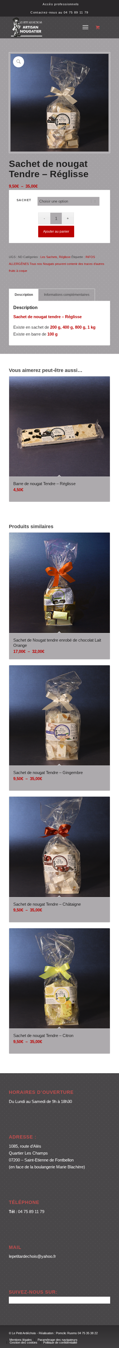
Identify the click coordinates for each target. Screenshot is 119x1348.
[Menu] (85, 27)
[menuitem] (61, 4)
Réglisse (65, 257)
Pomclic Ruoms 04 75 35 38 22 (77, 1333)
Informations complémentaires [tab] (66, 295)
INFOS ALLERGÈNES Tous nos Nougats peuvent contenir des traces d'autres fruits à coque (56, 263)
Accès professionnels (61, 4)
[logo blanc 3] (49, 27)
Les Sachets (48, 257)
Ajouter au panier (56, 231)
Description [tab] (24, 295)
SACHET (24, 200)
